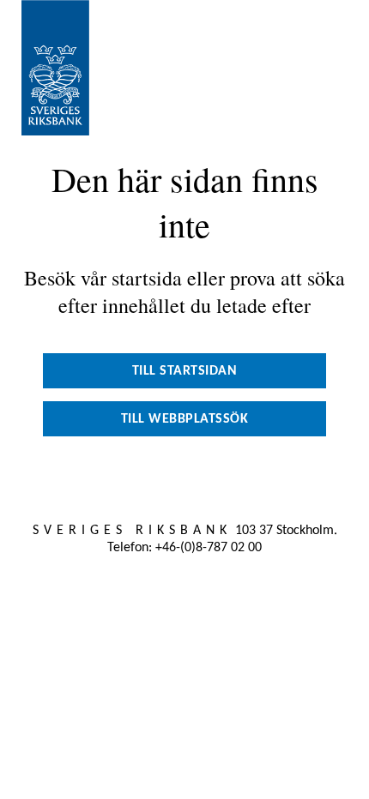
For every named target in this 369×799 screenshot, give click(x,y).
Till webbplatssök (185, 419)
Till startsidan (185, 371)
